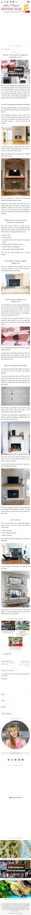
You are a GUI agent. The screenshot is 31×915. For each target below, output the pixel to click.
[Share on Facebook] (6, 654)
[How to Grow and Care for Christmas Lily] (15, 641)
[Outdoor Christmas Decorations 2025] (8, 625)
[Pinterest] (7, 2)
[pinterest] (19, 760)
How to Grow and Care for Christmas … (15, 649)
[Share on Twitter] (8, 654)
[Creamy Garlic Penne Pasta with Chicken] (15, 849)
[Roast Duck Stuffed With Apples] (15, 889)
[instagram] (12, 760)
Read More (15, 753)
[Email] (13, 2)
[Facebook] (10, 2)
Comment (4, 678)
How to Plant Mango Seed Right (8, 663)
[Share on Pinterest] (10, 654)
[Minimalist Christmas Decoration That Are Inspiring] (23, 625)
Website (3, 707)
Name (3, 694)
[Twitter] (2, 2)
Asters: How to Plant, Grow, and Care (24, 664)
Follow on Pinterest (16, 797)
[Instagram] (4, 2)
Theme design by (15, 913)
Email (3, 700)
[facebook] (15, 760)
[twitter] (9, 760)
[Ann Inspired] (15, 6)
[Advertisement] (15, 29)
